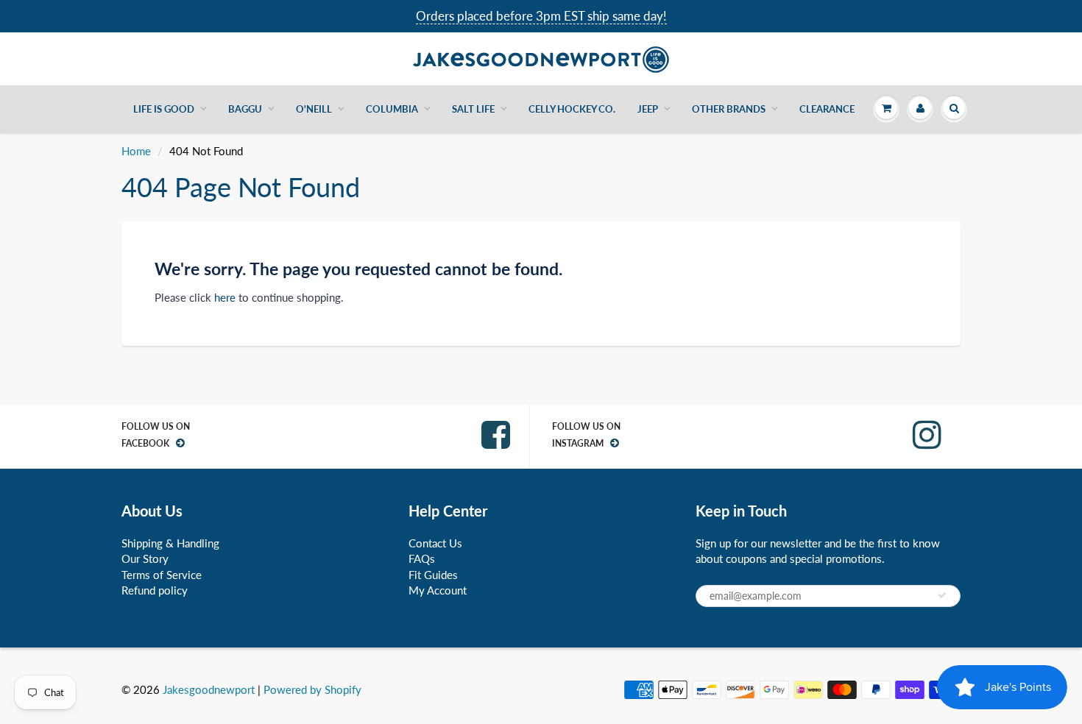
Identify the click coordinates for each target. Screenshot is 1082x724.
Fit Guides (433, 574)
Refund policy (154, 590)
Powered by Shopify (312, 689)
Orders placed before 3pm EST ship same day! (541, 16)
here (225, 297)
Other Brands (728, 109)
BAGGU (245, 109)
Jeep (647, 109)
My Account (438, 590)
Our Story (145, 558)
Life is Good (163, 109)
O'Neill (314, 109)
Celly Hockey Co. (571, 109)
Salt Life (473, 109)
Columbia (392, 109)
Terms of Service (161, 574)
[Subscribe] (942, 595)
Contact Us (435, 543)
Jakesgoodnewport (209, 689)
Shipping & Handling (170, 543)
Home (136, 150)
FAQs (422, 558)
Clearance (827, 109)
